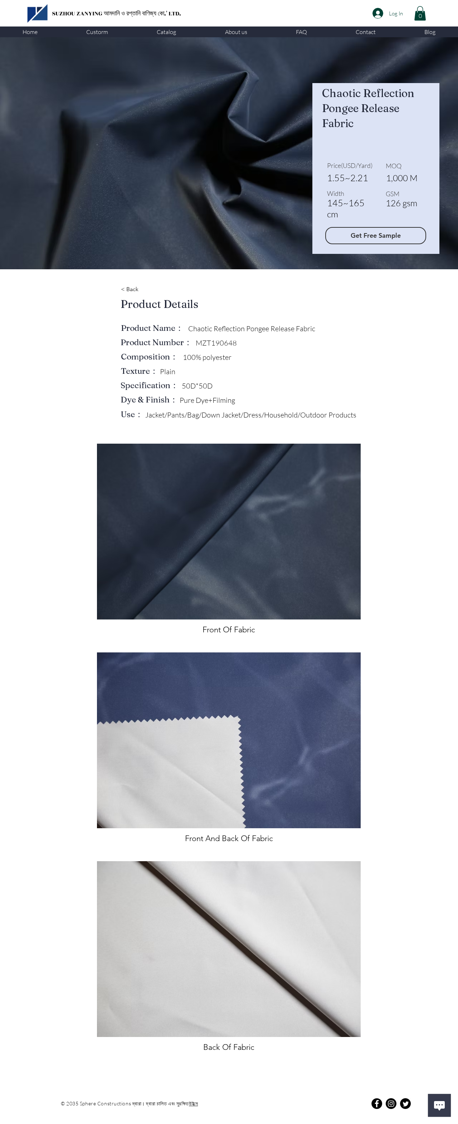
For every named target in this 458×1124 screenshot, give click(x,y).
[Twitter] (405, 1103)
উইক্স (193, 1103)
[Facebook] (376, 1103)
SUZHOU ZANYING (78, 13)
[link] (420, 13)
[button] (97, 31)
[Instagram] (391, 1103)
